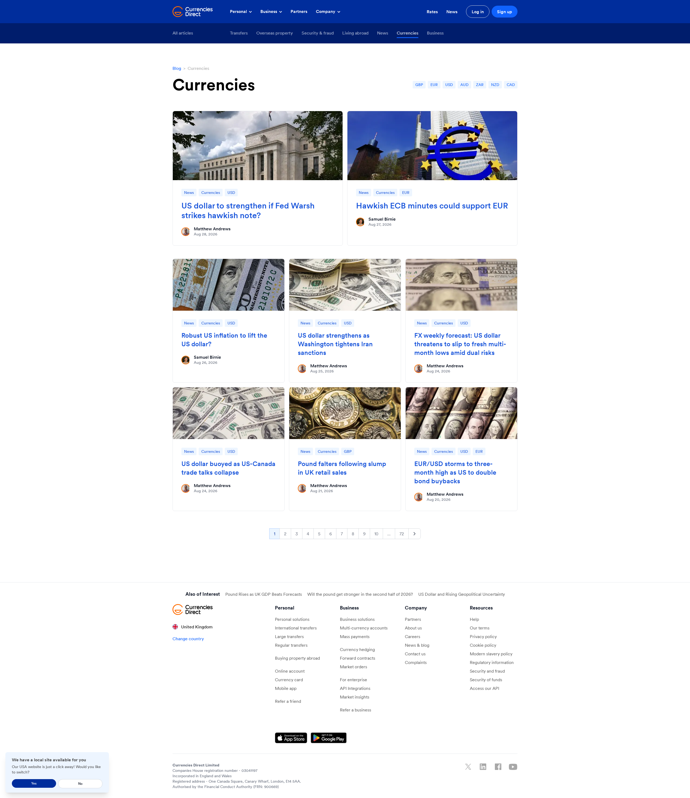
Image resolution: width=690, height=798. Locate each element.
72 (401, 533)
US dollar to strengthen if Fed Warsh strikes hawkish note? (248, 210)
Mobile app (285, 688)
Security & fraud (318, 33)
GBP (419, 84)
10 (376, 533)
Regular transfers (291, 645)
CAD (511, 84)
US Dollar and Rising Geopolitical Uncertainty (461, 594)
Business (269, 11)
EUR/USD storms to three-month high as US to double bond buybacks (455, 472)
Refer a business (355, 710)
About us (413, 628)
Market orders (353, 666)
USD (449, 84)
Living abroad (355, 33)
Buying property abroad (297, 658)
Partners (299, 11)
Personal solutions (292, 619)
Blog (176, 68)
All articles (182, 33)
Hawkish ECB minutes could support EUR (432, 205)
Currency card (289, 679)
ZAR (480, 84)
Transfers (239, 33)
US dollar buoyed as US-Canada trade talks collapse (228, 468)
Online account (290, 671)
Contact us (415, 653)
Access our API (484, 688)
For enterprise (353, 679)
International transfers (296, 628)
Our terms (479, 628)
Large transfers (289, 636)
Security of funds (486, 679)
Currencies (407, 33)
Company (326, 11)
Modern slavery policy (491, 653)
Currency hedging (357, 649)
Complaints (416, 662)
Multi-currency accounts (364, 628)
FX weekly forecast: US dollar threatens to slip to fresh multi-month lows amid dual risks (460, 344)
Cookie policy (483, 645)
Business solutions (357, 619)
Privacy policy (483, 636)
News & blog (417, 645)
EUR (434, 84)
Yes (34, 783)
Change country (188, 638)
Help (474, 619)
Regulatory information (492, 662)
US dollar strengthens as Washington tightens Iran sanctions (335, 344)
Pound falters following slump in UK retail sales (342, 468)
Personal (239, 11)
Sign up (504, 11)
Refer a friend (288, 701)
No (80, 784)
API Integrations (355, 688)
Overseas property (274, 33)
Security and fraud (487, 671)
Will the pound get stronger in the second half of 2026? (360, 594)
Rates (432, 11)
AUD (464, 84)
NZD (495, 84)
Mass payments (355, 636)
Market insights (354, 697)
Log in (478, 11)
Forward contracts (357, 658)
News (451, 11)
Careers (412, 636)
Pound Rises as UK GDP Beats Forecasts (263, 594)
